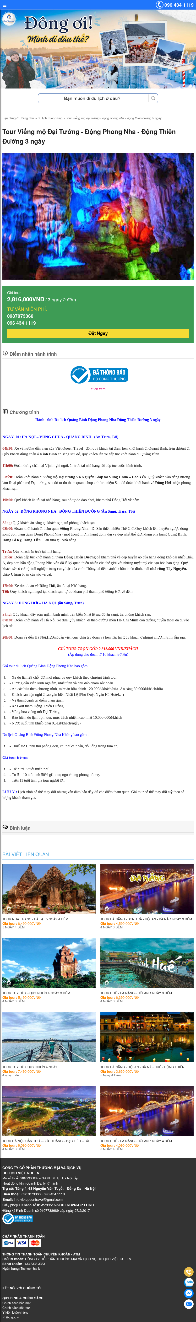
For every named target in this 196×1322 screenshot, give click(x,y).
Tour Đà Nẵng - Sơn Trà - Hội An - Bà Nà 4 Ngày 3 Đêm (146, 919)
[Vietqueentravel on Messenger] (189, 1293)
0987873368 (20, 315)
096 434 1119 (179, 4)
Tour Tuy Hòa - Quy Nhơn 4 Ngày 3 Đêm (36, 993)
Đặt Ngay (98, 333)
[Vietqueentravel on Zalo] (189, 1282)
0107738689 (28, 1178)
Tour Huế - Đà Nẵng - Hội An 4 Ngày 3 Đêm (136, 993)
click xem (98, 389)
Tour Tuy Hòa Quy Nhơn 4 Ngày (29, 1067)
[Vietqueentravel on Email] (189, 1304)
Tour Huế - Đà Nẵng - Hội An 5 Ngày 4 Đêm (136, 1141)
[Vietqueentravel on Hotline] (189, 1272)
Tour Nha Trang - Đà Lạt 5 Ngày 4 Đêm (35, 919)
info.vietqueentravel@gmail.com (38, 1199)
